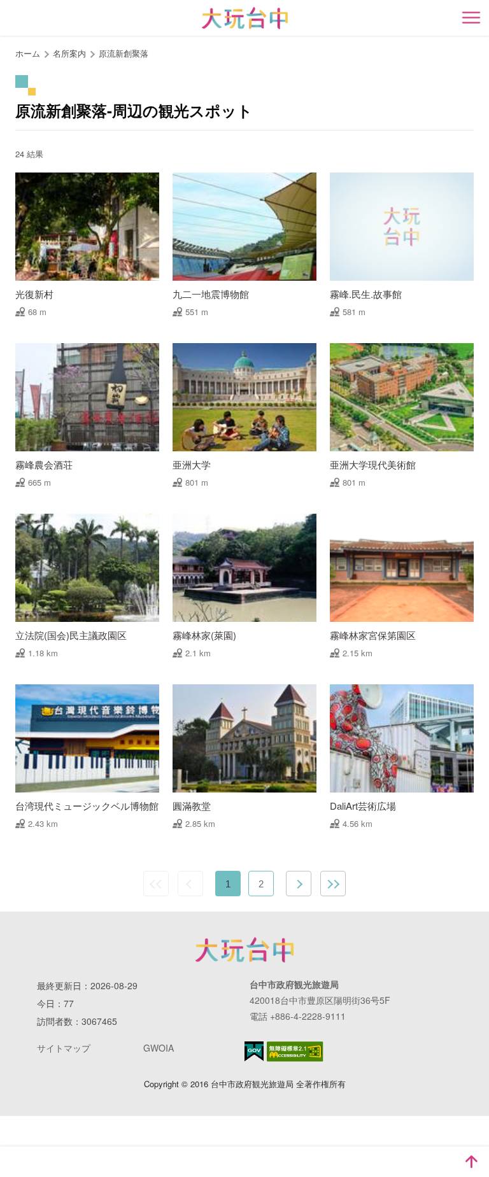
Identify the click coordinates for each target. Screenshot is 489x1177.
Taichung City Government (244, 949)
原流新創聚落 (123, 53)
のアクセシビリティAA (295, 1051)
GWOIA (158, 1047)
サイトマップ (63, 1047)
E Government (254, 1051)
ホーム (27, 53)
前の (190, 883)
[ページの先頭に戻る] (471, 1161)
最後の (333, 883)
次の (298, 883)
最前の (156, 883)
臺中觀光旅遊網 (245, 18)
